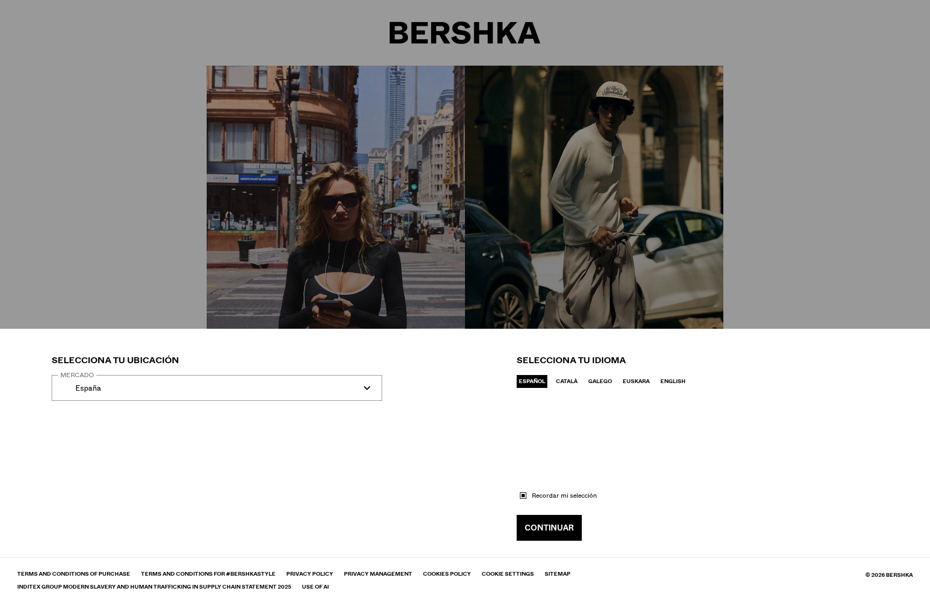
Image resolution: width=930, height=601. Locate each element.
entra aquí (189, 417)
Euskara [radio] (636, 381)
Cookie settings (508, 574)
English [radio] (673, 381)
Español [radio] (532, 381)
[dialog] (465, 300)
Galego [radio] (600, 381)
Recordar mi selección (564, 495)
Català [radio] (566, 381)
